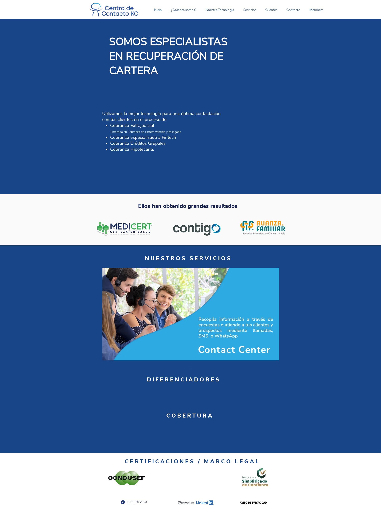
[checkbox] (190, 368)
